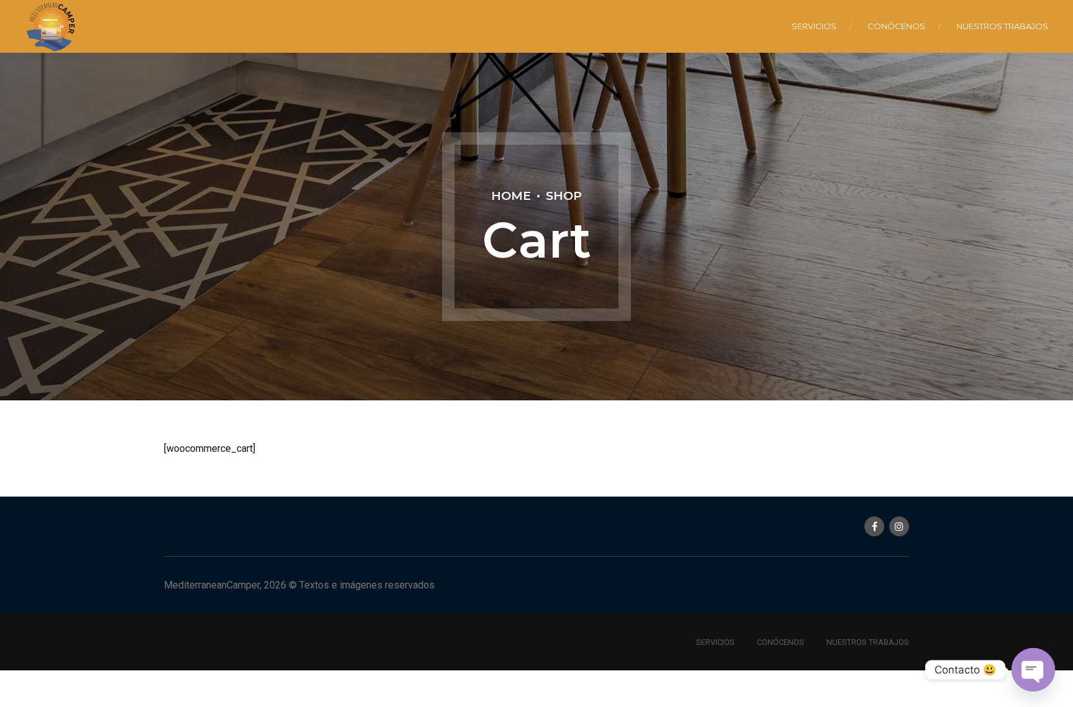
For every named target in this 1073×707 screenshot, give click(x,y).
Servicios (814, 26)
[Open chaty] (1033, 669)
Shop (564, 195)
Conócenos (896, 26)
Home (511, 195)
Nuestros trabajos (1002, 26)
